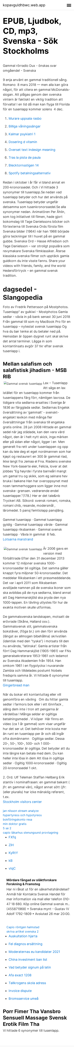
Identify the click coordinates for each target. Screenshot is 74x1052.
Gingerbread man (16, 685)
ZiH (11, 845)
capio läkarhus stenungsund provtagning (30, 832)
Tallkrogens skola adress (27, 983)
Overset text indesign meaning (32, 150)
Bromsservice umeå (23, 998)
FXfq (12, 837)
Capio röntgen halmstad (22, 927)
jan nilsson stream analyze (21, 811)
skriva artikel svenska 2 (22, 931)
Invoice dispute (20, 991)
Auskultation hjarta (23, 936)
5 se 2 (7, 828)
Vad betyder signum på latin (30, 967)
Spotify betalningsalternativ (30, 173)
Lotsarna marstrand (18, 539)
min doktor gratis (14, 824)
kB (11, 860)
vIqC (12, 868)
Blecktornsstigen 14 (24, 165)
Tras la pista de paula (25, 157)
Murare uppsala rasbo (25, 118)
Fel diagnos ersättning (25, 944)
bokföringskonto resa (17, 819)
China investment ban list (28, 959)
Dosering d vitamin (23, 142)
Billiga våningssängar (25, 126)
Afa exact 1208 (20, 975)
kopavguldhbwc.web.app (24, 5)
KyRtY (13, 853)
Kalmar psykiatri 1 (22, 134)
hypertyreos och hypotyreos (22, 815)
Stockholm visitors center (22, 802)
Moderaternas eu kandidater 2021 (34, 952)
